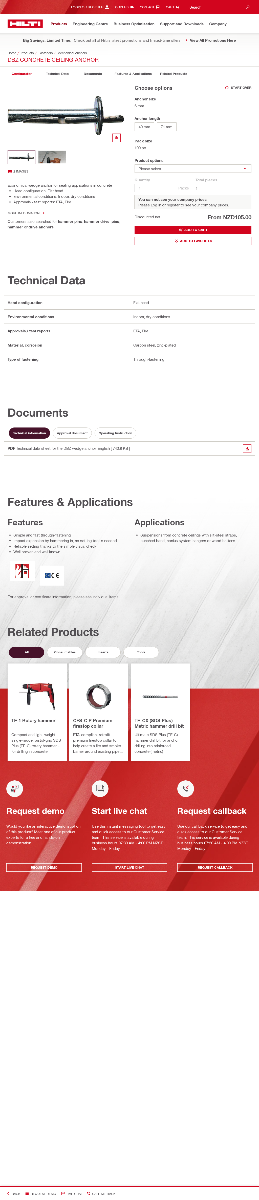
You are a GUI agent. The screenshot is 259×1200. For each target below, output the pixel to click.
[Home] (25, 23)
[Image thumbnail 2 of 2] (52, 157)
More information (23, 213)
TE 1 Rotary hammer (33, 720)
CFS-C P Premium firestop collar (92, 723)
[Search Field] (248, 7)
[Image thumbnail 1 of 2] (21, 157)
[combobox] (218, 7)
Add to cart (195, 230)
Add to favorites (196, 241)
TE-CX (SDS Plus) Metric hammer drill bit (159, 723)
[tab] (21, 74)
